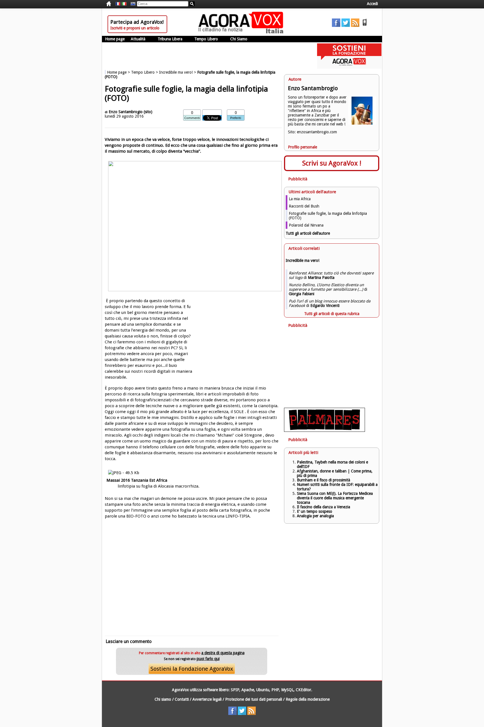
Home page (115, 39)
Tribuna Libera (170, 39)
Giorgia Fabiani (301, 294)
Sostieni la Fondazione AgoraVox (191, 668)
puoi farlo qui (208, 658)
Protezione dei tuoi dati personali (253, 699)
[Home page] (242, 32)
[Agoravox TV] (132, 4)
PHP (275, 690)
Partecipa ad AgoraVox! (137, 22)
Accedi (372, 3)
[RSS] (355, 25)
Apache (247, 690)
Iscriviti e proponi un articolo (134, 28)
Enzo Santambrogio (126, 111)
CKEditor (303, 690)
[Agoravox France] (117, 4)
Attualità (138, 39)
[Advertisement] (191, 576)
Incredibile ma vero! (176, 72)
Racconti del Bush (304, 206)
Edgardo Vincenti (324, 305)
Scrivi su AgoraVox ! (331, 163)
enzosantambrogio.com (317, 132)
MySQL (287, 690)
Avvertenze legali (207, 699)
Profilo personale (302, 147)
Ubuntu (262, 690)
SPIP (235, 690)
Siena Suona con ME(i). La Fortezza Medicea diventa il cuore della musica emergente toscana (335, 498)
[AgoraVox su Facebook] (336, 25)
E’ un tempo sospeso (314, 511)
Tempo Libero (206, 39)
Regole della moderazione (308, 699)
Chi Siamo (238, 39)
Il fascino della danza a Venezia (323, 507)
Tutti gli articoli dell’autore (308, 233)
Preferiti (235, 118)
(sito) (148, 111)
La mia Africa (300, 199)
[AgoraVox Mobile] (364, 25)
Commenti (192, 118)
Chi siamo (163, 699)
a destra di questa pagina (223, 653)
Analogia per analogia (315, 516)
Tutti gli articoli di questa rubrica (331, 313)
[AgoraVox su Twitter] (345, 25)
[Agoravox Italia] (124, 4)
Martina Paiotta (321, 277)
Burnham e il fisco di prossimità (323, 480)
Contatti (182, 699)
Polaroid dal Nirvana (306, 225)
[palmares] (324, 430)
